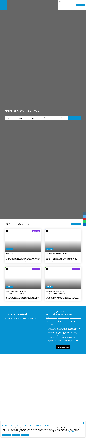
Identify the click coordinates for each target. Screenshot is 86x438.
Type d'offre (47, 320)
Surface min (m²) (61, 117)
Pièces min (72, 324)
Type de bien (60, 320)
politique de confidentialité (65, 341)
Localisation (72, 320)
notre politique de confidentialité (66, 431)
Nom (59, 317)
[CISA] (64, 5)
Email (71, 317)
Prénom (47, 317)
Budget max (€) (48, 117)
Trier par (19, 223)
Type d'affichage (8, 223)
